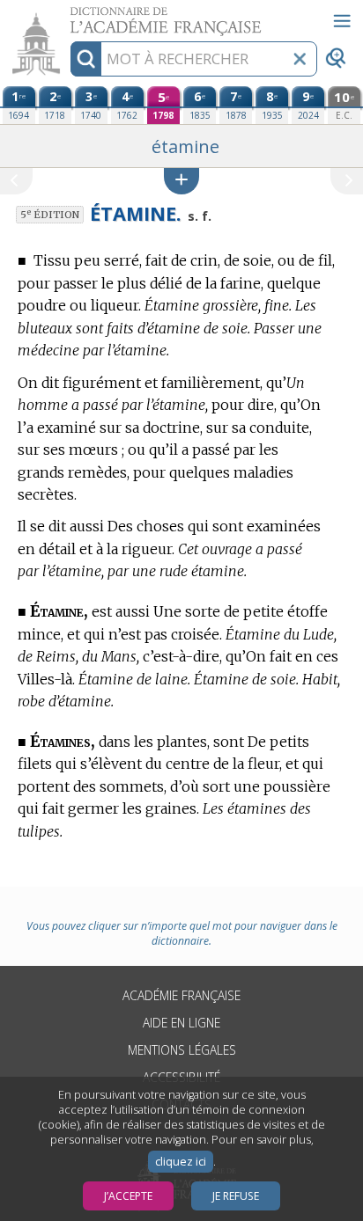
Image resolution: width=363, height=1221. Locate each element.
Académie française (181, 995)
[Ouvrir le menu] (342, 21)
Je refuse (235, 1195)
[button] (181, 181)
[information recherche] (85, 59)
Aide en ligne (181, 1022)
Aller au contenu (67, 15)
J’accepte (128, 1195)
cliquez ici (180, 1161)
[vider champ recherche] (299, 59)
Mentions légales (182, 1050)
